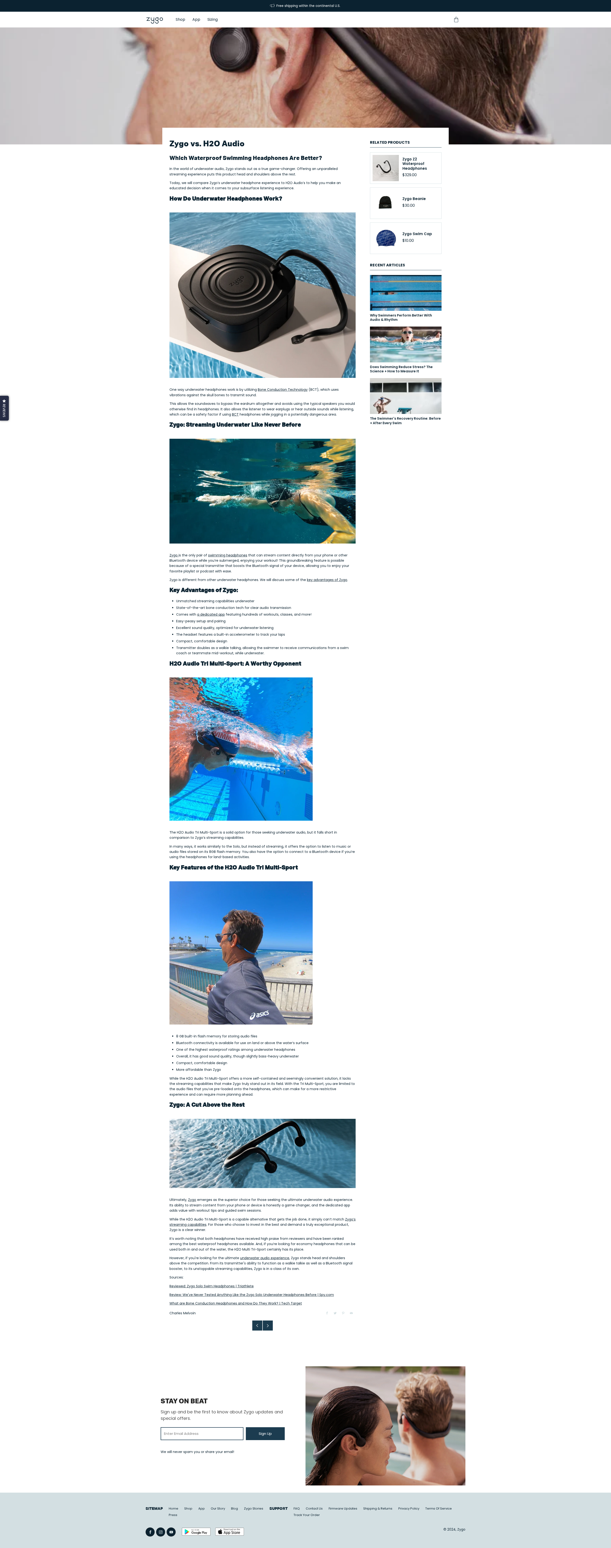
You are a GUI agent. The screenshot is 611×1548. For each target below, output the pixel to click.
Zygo (174, 555)
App (201, 1508)
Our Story (218, 1508)
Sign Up (265, 1433)
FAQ (297, 1508)
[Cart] (456, 19)
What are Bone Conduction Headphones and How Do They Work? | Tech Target (235, 1303)
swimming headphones (227, 555)
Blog (234, 1508)
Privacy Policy (408, 1508)
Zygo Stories (253, 1508)
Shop (188, 1508)
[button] (4, 408)
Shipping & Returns (377, 1508)
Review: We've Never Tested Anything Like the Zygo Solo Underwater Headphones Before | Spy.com (251, 1294)
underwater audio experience (264, 1258)
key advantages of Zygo (327, 579)
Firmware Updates (343, 1508)
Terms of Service (438, 1508)
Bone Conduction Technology (283, 389)
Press (173, 1515)
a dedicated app (211, 614)
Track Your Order (307, 1515)
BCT (235, 414)
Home (173, 1508)
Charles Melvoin (182, 1313)
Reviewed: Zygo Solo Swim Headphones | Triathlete (211, 1286)
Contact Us (314, 1508)
